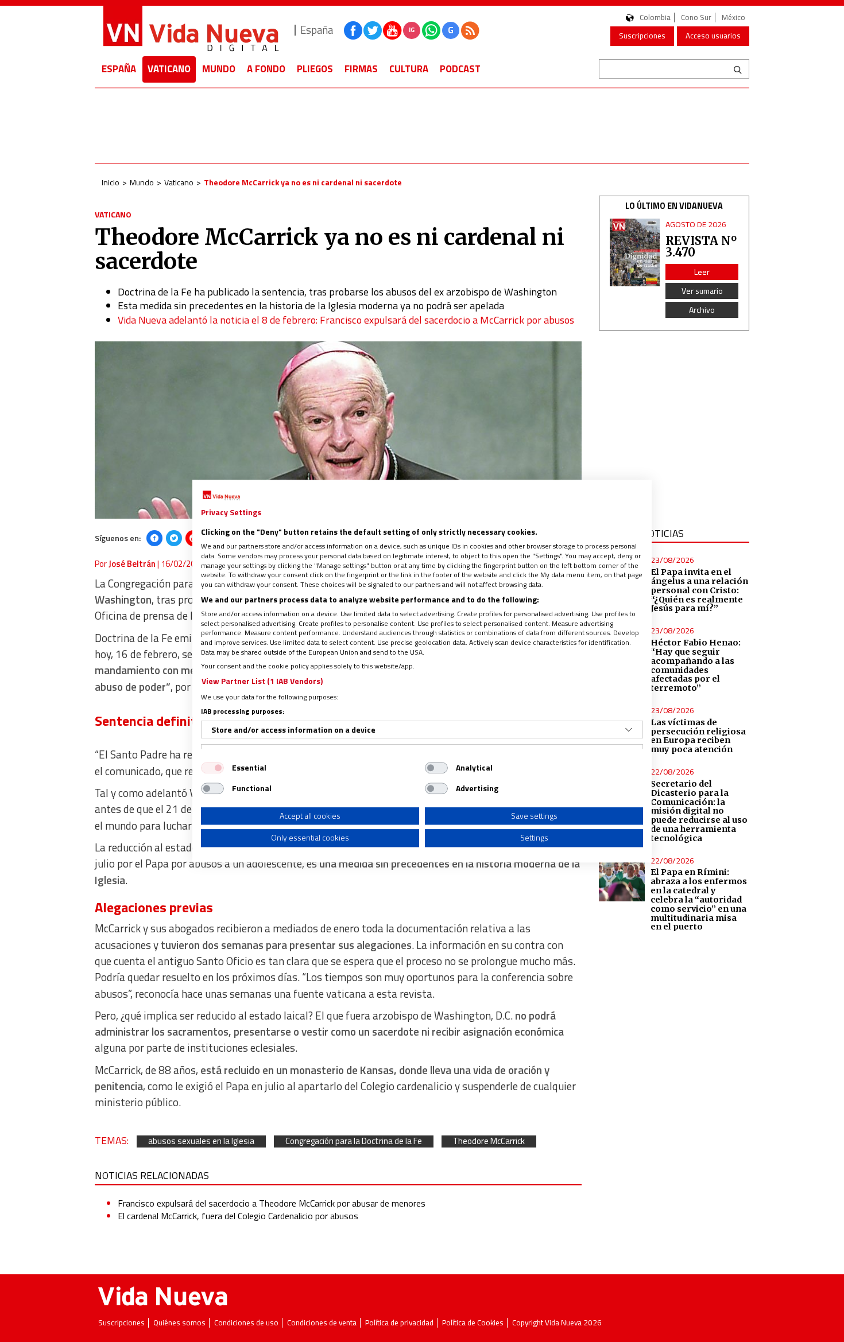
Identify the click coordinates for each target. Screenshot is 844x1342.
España (119, 68)
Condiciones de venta (322, 1323)
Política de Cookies (473, 1323)
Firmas (361, 68)
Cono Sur (696, 17)
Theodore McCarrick (489, 1141)
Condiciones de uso (246, 1323)
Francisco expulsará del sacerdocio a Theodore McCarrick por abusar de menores (271, 1203)
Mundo (218, 68)
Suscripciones (642, 35)
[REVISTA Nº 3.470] (635, 253)
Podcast (460, 68)
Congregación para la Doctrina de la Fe (353, 1141)
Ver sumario (702, 291)
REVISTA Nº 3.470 (701, 246)
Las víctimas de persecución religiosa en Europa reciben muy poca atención (698, 736)
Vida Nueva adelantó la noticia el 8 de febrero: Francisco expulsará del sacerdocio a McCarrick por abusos (346, 320)
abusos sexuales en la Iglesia (201, 1141)
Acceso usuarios (713, 35)
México (733, 17)
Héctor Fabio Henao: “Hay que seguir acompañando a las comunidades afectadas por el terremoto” (696, 665)
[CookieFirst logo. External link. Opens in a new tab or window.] (221, 496)
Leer (702, 272)
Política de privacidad (399, 1323)
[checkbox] (212, 767)
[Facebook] (154, 538)
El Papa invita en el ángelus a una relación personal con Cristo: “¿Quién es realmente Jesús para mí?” (699, 590)
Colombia (655, 17)
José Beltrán (132, 563)
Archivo (702, 310)
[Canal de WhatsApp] (431, 30)
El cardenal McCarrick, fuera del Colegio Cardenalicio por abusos (238, 1216)
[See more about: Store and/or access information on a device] (628, 730)
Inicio (110, 182)
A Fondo (266, 68)
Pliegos (315, 68)
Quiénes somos (179, 1323)
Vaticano (169, 68)
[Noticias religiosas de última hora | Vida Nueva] (191, 30)
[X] (174, 538)
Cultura (408, 68)
